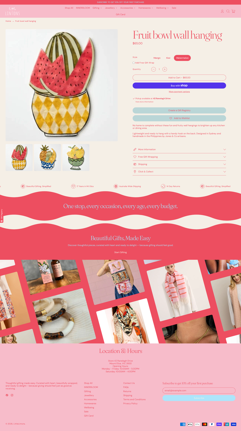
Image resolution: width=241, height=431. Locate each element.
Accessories (90, 399)
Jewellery (89, 395)
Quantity (137, 69)
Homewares (90, 403)
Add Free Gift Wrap (144, 62)
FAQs (126, 387)
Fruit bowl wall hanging (25, 21)
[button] (228, 11)
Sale (174, 7)
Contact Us (129, 383)
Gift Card (120, 14)
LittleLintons (19, 423)
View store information (144, 102)
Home (8, 21)
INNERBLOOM (83, 7)
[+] (164, 69)
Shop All (69, 7)
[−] (153, 69)
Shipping (127, 395)
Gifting (87, 391)
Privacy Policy (130, 403)
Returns (127, 391)
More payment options (179, 91)
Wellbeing (89, 407)
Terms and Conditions (134, 399)
